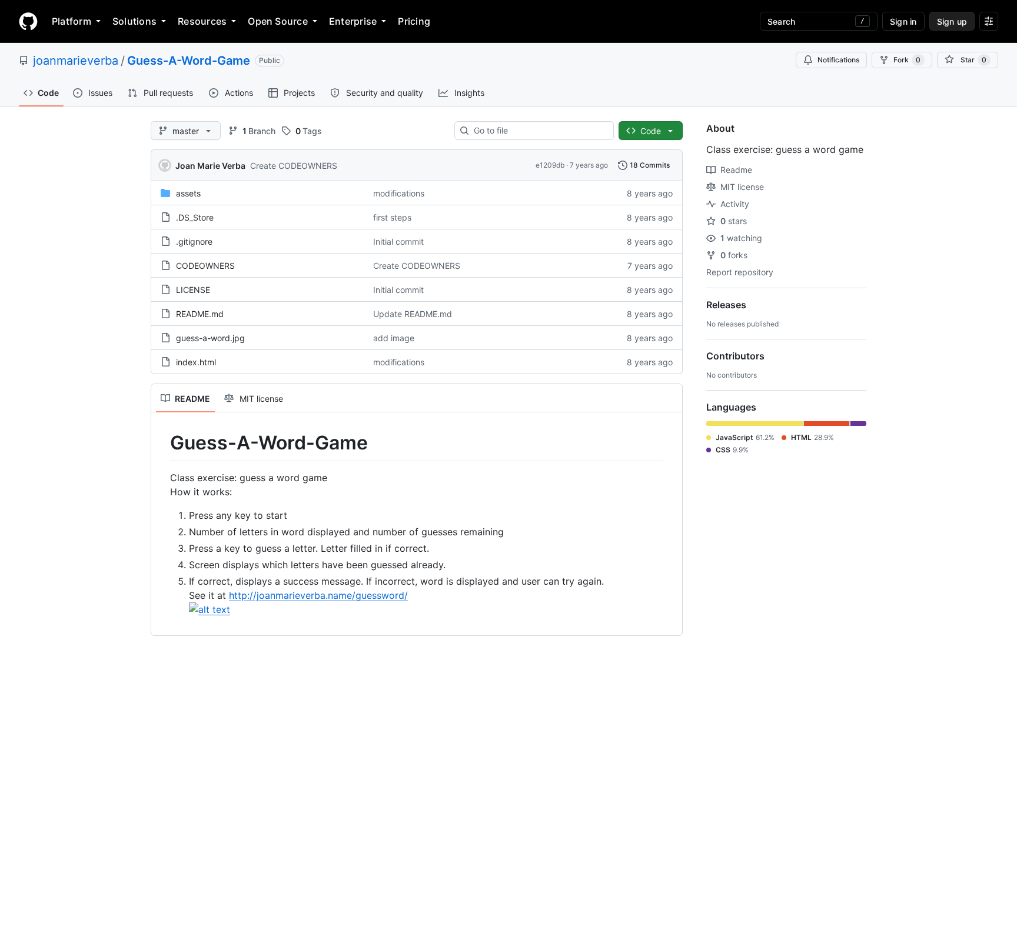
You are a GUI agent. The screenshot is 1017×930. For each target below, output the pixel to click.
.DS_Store (195, 217)
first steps (392, 217)
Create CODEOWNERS (293, 166)
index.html (196, 362)
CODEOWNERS (205, 266)
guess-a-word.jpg (210, 338)
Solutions (134, 21)
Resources (202, 21)
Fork (906, 59)
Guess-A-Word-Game (188, 61)
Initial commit (398, 241)
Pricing (414, 21)
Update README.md (412, 314)
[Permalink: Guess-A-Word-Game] (162, 443)
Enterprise (353, 21)
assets (188, 193)
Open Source (278, 21)
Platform (71, 21)
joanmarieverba (75, 61)
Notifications (838, 59)
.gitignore (194, 241)
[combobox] (539, 130)
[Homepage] (28, 21)
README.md (200, 314)
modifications (398, 193)
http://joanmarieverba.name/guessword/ (318, 595)
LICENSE (193, 290)
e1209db (550, 165)
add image (393, 338)
